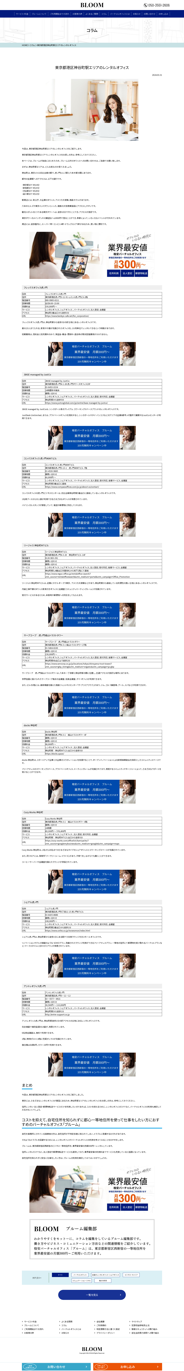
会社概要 (101, 1321)
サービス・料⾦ (22, 13)
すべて (60, 1275)
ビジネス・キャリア (131, 1275)
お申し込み (163, 13)
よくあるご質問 (91, 13)
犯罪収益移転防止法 (141, 1325)
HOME (25, 45)
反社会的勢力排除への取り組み (145, 1332)
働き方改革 (103, 1280)
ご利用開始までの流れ (59, 13)
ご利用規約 (101, 1325)
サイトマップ (137, 1321)
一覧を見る (92, 1295)
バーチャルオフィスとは (120, 13)
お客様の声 (77, 13)
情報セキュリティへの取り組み (144, 1329)
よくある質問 (66, 1321)
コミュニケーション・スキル (81, 1280)
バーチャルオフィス (80, 1275)
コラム (104, 13)
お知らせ (136, 13)
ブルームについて (39, 13)
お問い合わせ (149, 13)
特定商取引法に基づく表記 (108, 1329)
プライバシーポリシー (106, 1332)
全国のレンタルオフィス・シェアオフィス (105, 1275)
